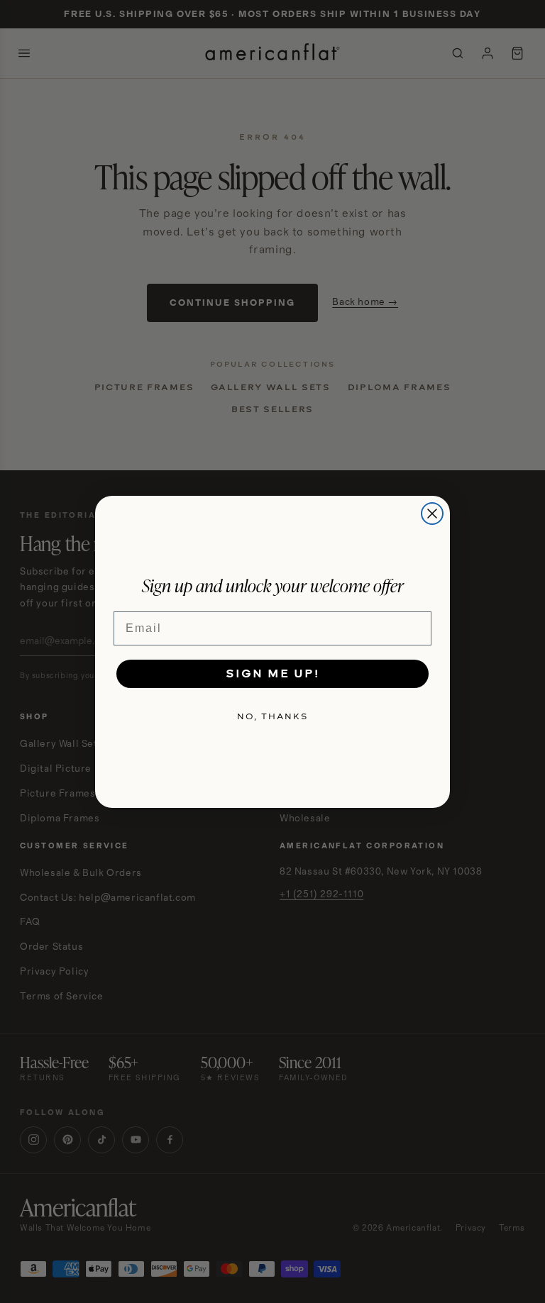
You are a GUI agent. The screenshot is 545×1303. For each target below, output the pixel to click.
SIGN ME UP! (272, 673)
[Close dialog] (432, 513)
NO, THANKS (272, 716)
